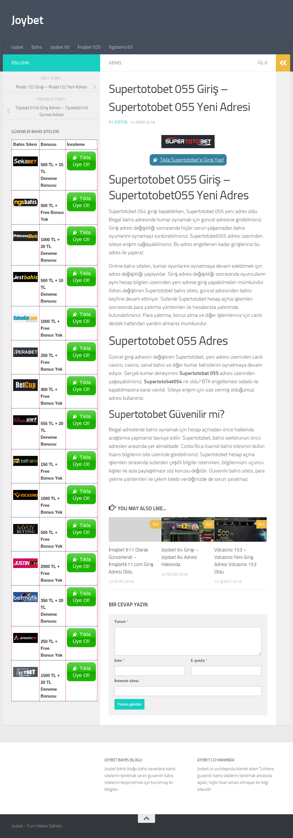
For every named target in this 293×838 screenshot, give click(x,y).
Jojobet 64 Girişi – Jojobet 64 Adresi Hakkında (180, 557)
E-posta (199, 660)
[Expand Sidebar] (283, 63)
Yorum (121, 621)
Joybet (27, 20)
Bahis (36, 47)
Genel (115, 62)
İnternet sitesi (126, 680)
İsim (119, 660)
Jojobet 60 (60, 47)
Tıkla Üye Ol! (82, 161)
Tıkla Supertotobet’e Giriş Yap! (192, 160)
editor (121, 122)
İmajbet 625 (89, 47)
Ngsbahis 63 (120, 47)
